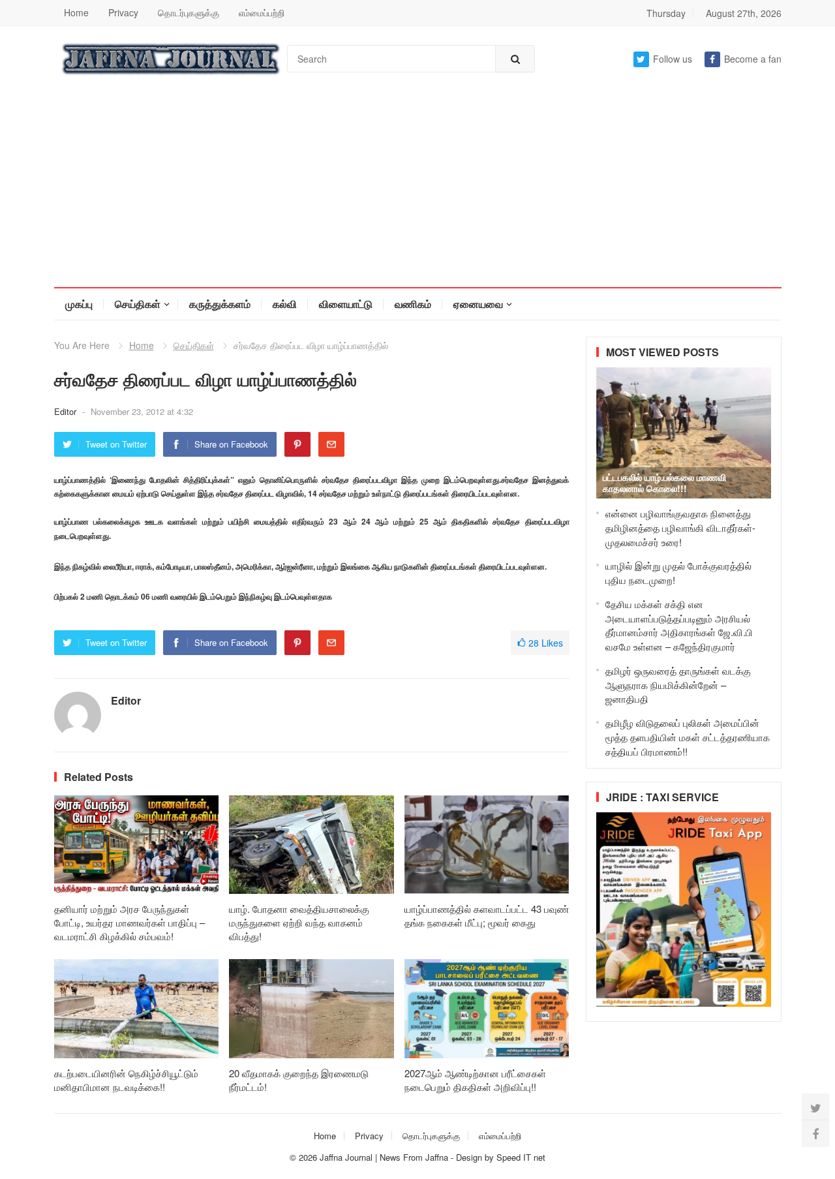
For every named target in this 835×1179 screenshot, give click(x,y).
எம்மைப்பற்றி (261, 12)
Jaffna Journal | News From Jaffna (384, 1157)
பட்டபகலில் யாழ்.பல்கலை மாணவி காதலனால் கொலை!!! (664, 482)
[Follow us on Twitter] (815, 1107)
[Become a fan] (815, 1133)
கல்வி (285, 303)
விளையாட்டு (345, 303)
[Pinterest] (297, 444)
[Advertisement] (417, 189)
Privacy (123, 12)
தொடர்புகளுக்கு (188, 12)
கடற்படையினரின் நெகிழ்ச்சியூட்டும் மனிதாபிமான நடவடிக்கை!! (126, 1080)
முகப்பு (79, 303)
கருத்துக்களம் (219, 303)
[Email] (331, 444)
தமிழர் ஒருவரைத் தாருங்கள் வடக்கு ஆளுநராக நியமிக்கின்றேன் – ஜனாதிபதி (678, 685)
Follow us (672, 58)
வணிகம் (413, 303)
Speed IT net (520, 1157)
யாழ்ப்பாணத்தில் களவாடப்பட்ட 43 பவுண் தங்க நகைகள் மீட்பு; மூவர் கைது (486, 915)
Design (470, 1157)
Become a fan (753, 58)
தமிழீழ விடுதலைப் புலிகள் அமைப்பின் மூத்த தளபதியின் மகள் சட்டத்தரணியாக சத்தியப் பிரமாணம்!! (687, 737)
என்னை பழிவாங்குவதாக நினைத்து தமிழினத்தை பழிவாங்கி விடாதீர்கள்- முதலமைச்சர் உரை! (680, 527)
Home (76, 12)
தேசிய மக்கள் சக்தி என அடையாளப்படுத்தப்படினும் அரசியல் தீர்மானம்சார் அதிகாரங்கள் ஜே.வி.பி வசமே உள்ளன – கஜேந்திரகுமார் (679, 625)
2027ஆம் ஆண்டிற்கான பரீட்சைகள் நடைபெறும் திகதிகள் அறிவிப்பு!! (475, 1080)
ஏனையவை (478, 303)
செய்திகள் (137, 303)
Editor (66, 411)
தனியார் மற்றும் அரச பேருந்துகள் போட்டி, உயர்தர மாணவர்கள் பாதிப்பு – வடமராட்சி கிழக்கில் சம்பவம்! (129, 922)
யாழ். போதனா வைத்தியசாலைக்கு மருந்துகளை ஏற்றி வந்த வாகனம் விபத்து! (299, 922)
